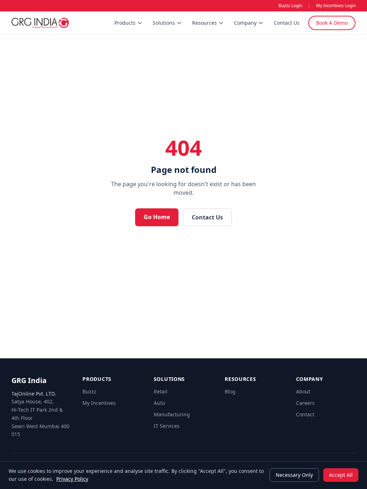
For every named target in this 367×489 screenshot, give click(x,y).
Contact (305, 414)
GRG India (29, 380)
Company (245, 22)
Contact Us (287, 22)
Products (124, 22)
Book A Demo (332, 22)
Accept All (341, 474)
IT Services (167, 425)
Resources (204, 22)
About (303, 391)
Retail (160, 391)
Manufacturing (172, 414)
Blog (230, 391)
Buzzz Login (290, 6)
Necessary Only (294, 474)
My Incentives (99, 403)
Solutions (164, 22)
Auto (159, 403)
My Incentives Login (336, 6)
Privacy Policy (72, 478)
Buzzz (89, 391)
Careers (305, 403)
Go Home (157, 217)
